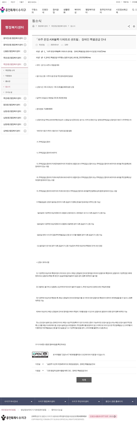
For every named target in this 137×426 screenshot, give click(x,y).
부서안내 (11, 401)
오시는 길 (8, 92)
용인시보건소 (32, 2)
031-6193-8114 (81, 416)
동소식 (7, 87)
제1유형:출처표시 (75, 354)
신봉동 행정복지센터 (11, 51)
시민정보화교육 (121, 10)
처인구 (13, 2)
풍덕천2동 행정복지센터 (13, 45)
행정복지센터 (90, 10)
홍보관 (7, 81)
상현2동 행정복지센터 (12, 118)
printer (134, 26)
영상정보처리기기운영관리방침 (33, 410)
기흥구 (21, 2)
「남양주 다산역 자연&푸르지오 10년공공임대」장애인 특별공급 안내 (70, 364)
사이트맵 (134, 2)
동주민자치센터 (105, 10)
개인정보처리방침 (8, 410)
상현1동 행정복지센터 (12, 111)
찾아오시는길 (56, 410)
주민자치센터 (80, 401)
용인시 (4, 2)
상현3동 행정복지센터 (12, 124)
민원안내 (45, 10)
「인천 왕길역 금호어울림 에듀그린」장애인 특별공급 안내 (66, 371)
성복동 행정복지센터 (11, 131)
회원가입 (126, 2)
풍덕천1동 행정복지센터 (13, 38)
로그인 (118, 2)
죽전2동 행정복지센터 (12, 64)
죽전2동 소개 (10, 70)
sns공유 (129, 26)
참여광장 (55, 10)
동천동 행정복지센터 (11, 105)
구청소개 (34, 10)
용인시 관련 (114, 401)
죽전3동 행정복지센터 (12, 98)
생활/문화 (66, 10)
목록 (84, 380)
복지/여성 (77, 10)
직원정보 (8, 76)
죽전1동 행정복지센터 (12, 58)
